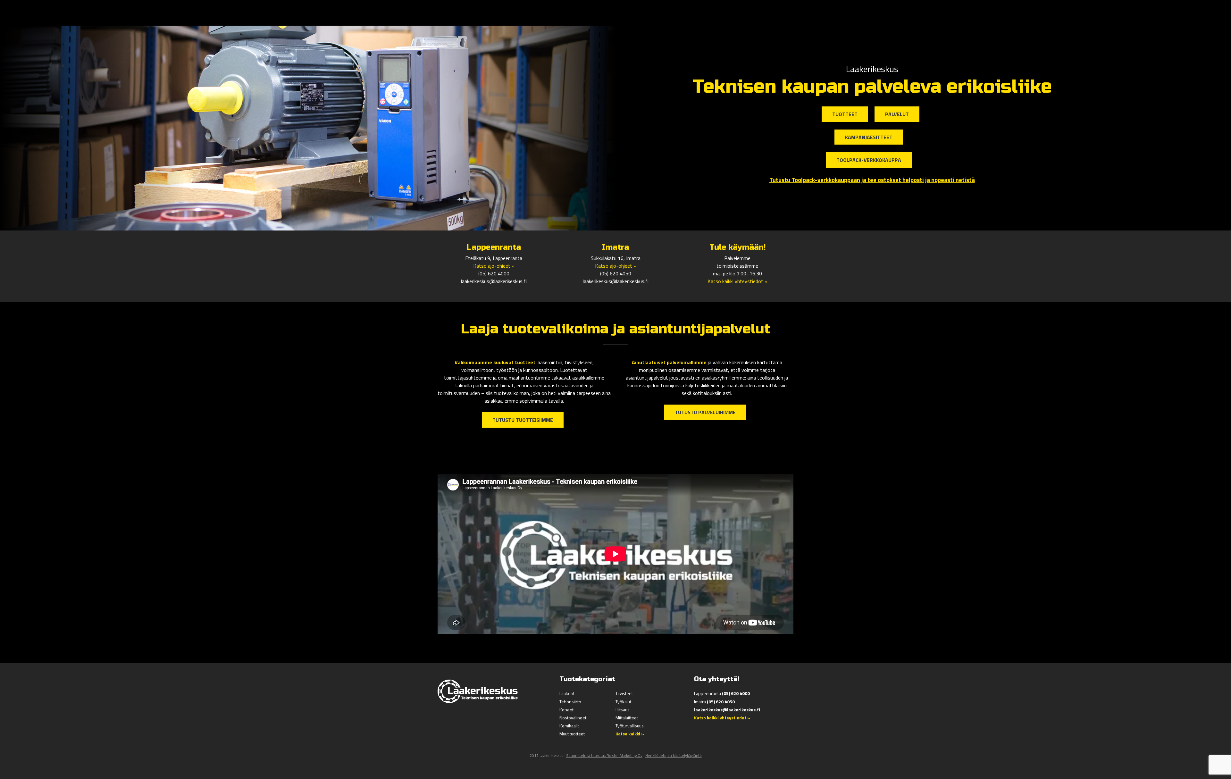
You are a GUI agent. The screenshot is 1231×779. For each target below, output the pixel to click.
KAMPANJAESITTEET (868, 137)
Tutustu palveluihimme (705, 412)
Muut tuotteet (572, 733)
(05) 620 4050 (615, 273)
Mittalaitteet (627, 717)
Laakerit (566, 693)
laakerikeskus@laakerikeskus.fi (494, 281)
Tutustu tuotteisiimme (522, 420)
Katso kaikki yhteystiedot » (737, 281)
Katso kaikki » (630, 733)
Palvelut (897, 114)
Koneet (566, 709)
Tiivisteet (624, 693)
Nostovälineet (572, 717)
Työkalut (623, 701)
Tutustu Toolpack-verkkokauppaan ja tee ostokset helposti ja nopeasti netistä (872, 179)
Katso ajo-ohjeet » (494, 266)
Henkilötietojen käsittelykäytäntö (673, 755)
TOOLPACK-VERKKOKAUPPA (868, 160)
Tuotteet (845, 114)
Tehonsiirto (570, 701)
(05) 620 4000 (493, 273)
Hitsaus (623, 709)
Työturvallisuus (630, 725)
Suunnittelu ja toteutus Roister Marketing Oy (604, 755)
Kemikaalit (569, 725)
